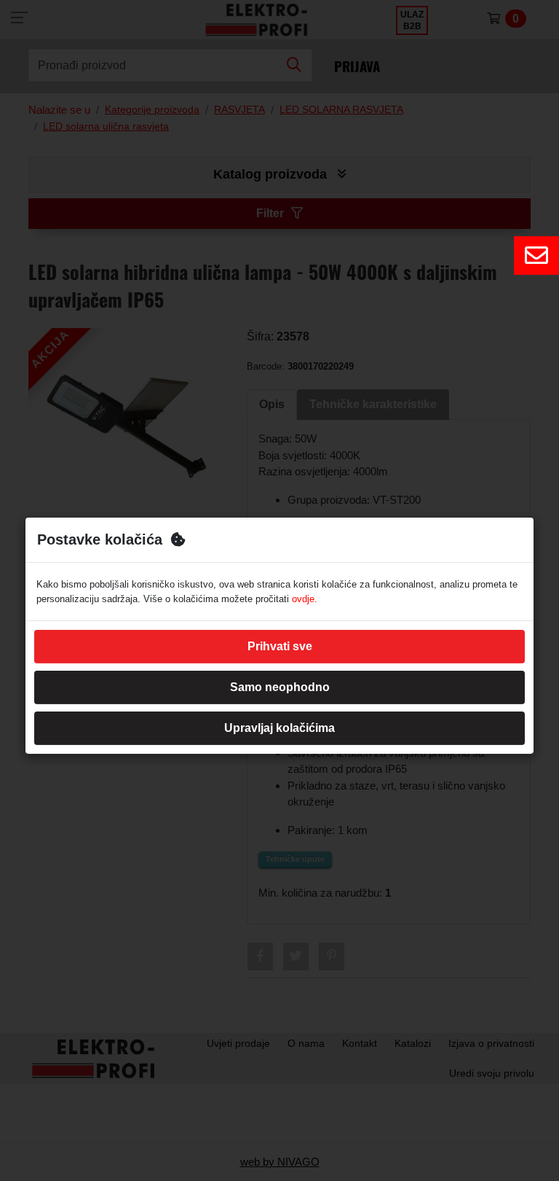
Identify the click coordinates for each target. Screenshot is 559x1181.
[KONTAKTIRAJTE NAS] (536, 255)
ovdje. (304, 598)
